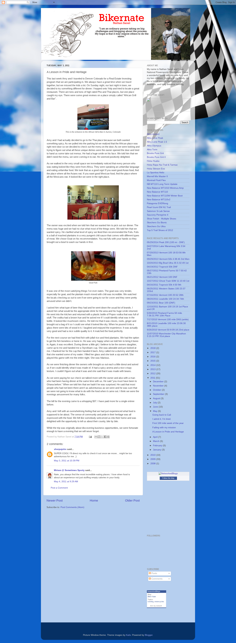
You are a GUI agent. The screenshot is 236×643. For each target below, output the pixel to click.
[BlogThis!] (99, 436)
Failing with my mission (164, 427)
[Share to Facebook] (105, 436)
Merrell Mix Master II (157, 176)
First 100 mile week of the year (168, 423)
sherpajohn (60, 449)
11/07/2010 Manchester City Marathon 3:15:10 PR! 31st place (166, 334)
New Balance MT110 (157, 192)
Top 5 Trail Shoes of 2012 (160, 230)
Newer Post (55, 500)
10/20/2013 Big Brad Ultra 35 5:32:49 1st (167, 263)
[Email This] (96, 436)
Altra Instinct (153, 134)
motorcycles (159, 601)
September (159, 394)
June (156, 407)
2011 (153, 378)
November (158, 386)
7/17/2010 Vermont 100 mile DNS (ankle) (168, 319)
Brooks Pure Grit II (156, 157)
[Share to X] (102, 436)
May (155, 411)
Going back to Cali (161, 415)
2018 (153, 348)
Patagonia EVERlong (157, 203)
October (157, 390)
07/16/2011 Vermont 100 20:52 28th (165, 295)
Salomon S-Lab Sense (158, 211)
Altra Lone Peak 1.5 (157, 142)
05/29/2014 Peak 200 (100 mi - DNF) (166, 242)
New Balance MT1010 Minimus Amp (165, 188)
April (155, 437)
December (158, 381)
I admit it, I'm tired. (161, 419)
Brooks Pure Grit (155, 153)
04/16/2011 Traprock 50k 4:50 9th (164, 285)
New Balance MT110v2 (158, 199)
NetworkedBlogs (153, 591)
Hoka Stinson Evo (156, 169)
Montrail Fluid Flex (156, 180)
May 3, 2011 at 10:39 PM (66, 460)
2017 (153, 352)
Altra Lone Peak (155, 138)
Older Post (132, 500)
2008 (153, 463)
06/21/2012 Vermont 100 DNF (162, 277)
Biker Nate (152, 597)
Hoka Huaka (153, 161)
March (156, 441)
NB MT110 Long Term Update (162, 184)
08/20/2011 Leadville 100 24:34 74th (165, 299)
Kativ (128, 635)
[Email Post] (90, 436)
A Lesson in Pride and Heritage (168, 431)
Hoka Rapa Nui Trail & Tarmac (162, 165)
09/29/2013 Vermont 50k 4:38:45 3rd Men (168, 259)
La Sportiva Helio (155, 172)
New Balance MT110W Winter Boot (165, 196)
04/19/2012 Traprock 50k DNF (162, 267)
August (157, 398)
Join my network (156, 606)
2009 (153, 459)
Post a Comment (59, 488)
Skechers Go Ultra (156, 226)
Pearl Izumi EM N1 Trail (159, 207)
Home (94, 500)
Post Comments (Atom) (72, 507)
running (150, 601)
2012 (153, 373)
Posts (154, 573)
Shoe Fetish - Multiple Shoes (161, 218)
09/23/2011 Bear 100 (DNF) (161, 303)
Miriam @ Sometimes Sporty (69, 470)
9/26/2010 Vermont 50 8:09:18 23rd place (168, 330)
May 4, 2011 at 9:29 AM (66, 481)
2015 (153, 361)
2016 (153, 356)
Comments (156, 579)
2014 (153, 365)
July (155, 402)
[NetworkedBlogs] (168, 473)
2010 (153, 455)
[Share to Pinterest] (108, 436)
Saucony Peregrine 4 (157, 215)
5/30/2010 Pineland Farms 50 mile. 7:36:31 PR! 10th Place (165, 314)
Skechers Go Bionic (157, 222)
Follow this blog (168, 478)
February (158, 445)
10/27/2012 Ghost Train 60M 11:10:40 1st (168, 281)
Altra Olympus (154, 146)
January (157, 449)
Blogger (149, 635)
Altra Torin (152, 149)
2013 (153, 369)
